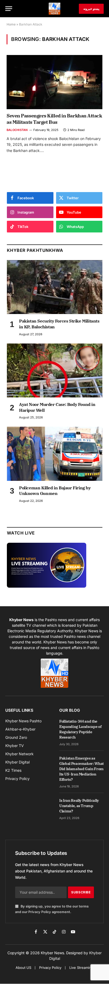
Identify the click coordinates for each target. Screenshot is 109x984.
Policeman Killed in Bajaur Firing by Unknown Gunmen (55, 490)
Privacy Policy (39, 912)
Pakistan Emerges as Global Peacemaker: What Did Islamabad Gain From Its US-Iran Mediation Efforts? (81, 769)
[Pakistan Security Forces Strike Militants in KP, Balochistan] (54, 287)
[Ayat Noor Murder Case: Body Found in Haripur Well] (54, 370)
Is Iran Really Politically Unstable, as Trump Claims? (79, 805)
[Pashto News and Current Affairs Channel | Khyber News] (54, 8)
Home (11, 24)
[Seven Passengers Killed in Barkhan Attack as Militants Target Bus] (54, 82)
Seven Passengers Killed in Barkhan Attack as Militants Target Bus (54, 119)
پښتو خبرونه (91, 9)
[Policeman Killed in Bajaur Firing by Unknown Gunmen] (54, 454)
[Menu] (8, 9)
